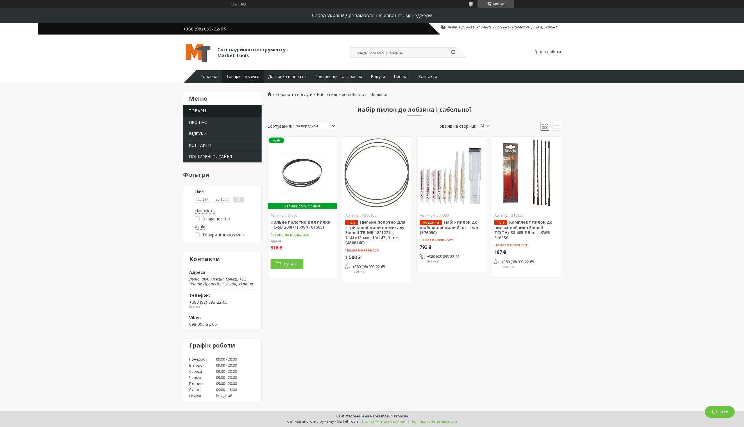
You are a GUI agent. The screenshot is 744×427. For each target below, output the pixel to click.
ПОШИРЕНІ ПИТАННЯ (210, 156)
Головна (209, 77)
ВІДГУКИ (198, 133)
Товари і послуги (242, 77)
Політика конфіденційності (434, 421)
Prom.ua (401, 416)
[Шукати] (453, 52)
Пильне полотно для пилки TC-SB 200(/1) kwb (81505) (301, 224)
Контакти (427, 77)
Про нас (401, 77)
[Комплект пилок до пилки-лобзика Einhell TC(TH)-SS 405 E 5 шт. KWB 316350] (526, 173)
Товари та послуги (294, 94)
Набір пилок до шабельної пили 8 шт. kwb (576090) (449, 227)
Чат (724, 412)
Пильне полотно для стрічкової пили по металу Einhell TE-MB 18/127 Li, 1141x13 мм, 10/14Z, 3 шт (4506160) (375, 232)
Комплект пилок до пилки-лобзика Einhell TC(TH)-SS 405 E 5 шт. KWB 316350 (523, 229)
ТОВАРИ (197, 110)
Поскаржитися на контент (384, 421)
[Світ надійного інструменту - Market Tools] (197, 51)
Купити (291, 264)
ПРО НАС (198, 122)
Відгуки (378, 77)
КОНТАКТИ (200, 145)
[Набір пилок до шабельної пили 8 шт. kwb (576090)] (451, 173)
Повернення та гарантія (338, 77)
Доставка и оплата (287, 77)
